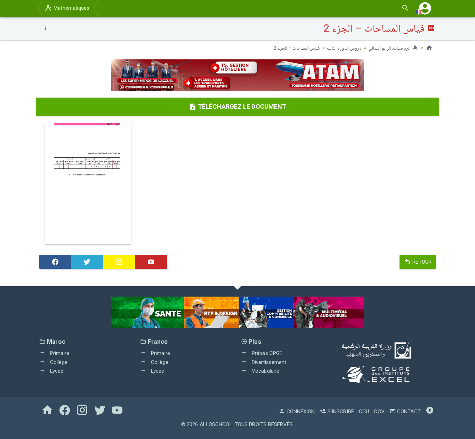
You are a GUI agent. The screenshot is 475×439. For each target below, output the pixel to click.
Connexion (300, 411)
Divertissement (268, 362)
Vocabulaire (264, 371)
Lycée (56, 371)
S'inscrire (340, 411)
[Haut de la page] (430, 411)
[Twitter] (87, 262)
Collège (58, 362)
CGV (379, 411)
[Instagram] (119, 262)
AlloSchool (216, 424)
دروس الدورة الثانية (344, 48)
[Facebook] (55, 262)
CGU (364, 411)
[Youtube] (151, 262)
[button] (425, 8)
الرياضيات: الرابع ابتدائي (389, 48)
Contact (408, 411)
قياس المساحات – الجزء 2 (296, 48)
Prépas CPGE (266, 353)
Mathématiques (70, 8)
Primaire (59, 353)
